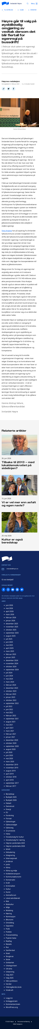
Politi (8, 929)
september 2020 (12, 746)
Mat (7, 901)
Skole (8, 959)
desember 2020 (12, 740)
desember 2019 (12, 764)
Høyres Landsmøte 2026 (15, 846)
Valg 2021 (9, 975)
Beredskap (10, 794)
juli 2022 (9, 706)
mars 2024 (10, 682)
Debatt (8, 803)
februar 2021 (11, 734)
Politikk (9, 932)
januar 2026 (10, 620)
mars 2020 (10, 761)
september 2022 (12, 703)
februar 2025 (11, 654)
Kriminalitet (10, 886)
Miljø (8, 907)
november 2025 (12, 627)
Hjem (22, 10)
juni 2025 (9, 642)
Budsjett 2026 (11, 800)
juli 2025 (9, 639)
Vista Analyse (7, 231)
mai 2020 (9, 758)
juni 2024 (9, 676)
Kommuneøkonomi (13, 877)
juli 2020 (9, 752)
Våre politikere (11, 981)
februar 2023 (11, 694)
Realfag (9, 941)
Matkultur (10, 904)
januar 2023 (10, 697)
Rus (7, 947)
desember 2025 (12, 623)
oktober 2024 (11, 666)
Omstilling (10, 923)
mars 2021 (10, 731)
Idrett (8, 849)
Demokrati (10, 806)
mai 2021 (9, 725)
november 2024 (12, 663)
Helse (8, 834)
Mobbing (9, 910)
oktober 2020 (11, 743)
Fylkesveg (9, 828)
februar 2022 (11, 715)
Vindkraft (9, 990)
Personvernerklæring (23, 1021)
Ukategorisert (11, 965)
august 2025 (10, 636)
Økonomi (9, 919)
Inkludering (10, 852)
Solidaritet (10, 962)
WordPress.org (12, 1007)
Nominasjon (10, 916)
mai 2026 (9, 608)
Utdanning (10, 972)
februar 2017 (11, 786)
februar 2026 (11, 617)
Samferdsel (10, 950)
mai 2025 (9, 645)
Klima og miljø (11, 870)
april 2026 (10, 611)
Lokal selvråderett (13, 898)
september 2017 (12, 783)
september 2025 (12, 633)
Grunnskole (10, 831)
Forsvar (9, 818)
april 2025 (10, 648)
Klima (8, 867)
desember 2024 (12, 660)
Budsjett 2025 (11, 797)
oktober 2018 (11, 777)
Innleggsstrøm (11, 1001)
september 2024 (12, 669)
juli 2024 (9, 672)
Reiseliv (9, 944)
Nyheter (33, 10)
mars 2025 (10, 651)
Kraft (8, 883)
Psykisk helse (11, 938)
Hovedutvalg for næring (15, 840)
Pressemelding (12, 935)
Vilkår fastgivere (17, 1024)
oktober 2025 (11, 630)
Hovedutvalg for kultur (15, 837)
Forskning (10, 815)
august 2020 (10, 749)
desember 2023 (12, 688)
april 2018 (10, 780)
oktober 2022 (11, 700)
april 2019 (10, 774)
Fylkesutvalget (11, 824)
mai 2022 (9, 712)
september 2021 (12, 718)
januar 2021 (10, 737)
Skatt (8, 953)
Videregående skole (13, 987)
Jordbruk (9, 861)
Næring (9, 913)
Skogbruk (10, 956)
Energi (8, 809)
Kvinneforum (11, 895)
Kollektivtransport (13, 873)
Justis (8, 864)
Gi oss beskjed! (7, 579)
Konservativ (10, 880)
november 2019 (12, 767)
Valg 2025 (9, 978)
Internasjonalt (11, 858)
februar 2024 (11, 685)
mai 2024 (9, 679)
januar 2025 (10, 657)
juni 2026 (9, 605)
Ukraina (9, 968)
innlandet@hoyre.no (12, 569)
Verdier (9, 984)
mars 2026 (10, 614)
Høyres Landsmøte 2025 (15, 843)
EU (7, 812)
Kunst (8, 892)
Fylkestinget (10, 821)
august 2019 (10, 771)
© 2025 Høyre (10, 1021)
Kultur (8, 889)
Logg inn (9, 998)
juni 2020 (9, 755)
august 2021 (10, 722)
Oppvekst (9, 926)
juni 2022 (9, 709)
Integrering (10, 855)
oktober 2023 (11, 691)
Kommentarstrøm (13, 1004)
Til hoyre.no (8, 10)
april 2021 (10, 728)
